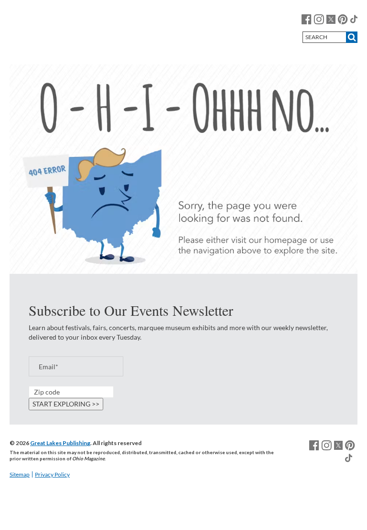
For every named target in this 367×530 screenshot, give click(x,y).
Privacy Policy (52, 474)
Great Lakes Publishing (60, 443)
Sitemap (20, 474)
